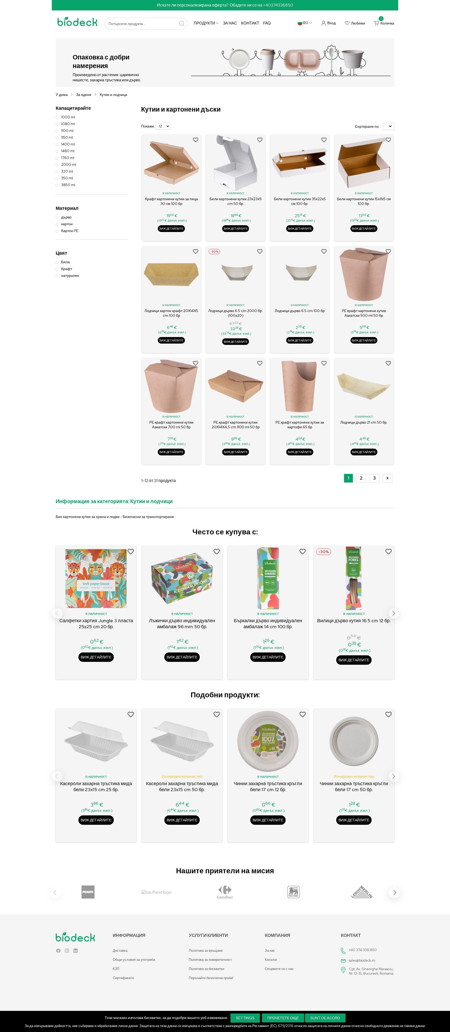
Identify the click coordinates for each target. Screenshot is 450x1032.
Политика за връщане (206, 950)
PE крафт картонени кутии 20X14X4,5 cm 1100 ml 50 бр (236, 424)
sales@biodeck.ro (362, 960)
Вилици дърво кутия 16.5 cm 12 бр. (354, 621)
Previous (57, 613)
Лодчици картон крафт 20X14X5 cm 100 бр (171, 313)
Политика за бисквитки (206, 969)
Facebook (58, 952)
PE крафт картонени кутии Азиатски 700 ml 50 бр (171, 424)
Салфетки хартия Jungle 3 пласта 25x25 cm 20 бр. (96, 624)
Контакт (250, 23)
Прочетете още (283, 1018)
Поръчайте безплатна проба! (211, 978)
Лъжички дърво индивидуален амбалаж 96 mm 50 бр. (182, 624)
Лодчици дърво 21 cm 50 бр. (364, 422)
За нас (230, 23)
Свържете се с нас (279, 969)
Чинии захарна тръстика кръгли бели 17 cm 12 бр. (268, 786)
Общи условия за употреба (134, 959)
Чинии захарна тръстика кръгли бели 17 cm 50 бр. (354, 786)
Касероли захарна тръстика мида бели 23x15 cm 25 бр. (96, 786)
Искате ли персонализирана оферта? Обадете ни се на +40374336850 (225, 5)
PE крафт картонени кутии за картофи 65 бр (300, 424)
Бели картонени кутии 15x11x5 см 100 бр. (364, 201)
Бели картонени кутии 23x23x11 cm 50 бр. (235, 201)
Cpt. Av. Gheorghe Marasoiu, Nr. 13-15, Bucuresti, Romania (371, 971)
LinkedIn (75, 952)
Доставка (120, 950)
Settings (245, 1018)
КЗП (116, 969)
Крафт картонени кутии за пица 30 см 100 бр (171, 201)
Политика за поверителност (210, 959)
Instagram (67, 952)
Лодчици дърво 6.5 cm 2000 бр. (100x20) (235, 313)
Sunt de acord (325, 1018)
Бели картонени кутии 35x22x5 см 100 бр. (300, 201)
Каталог (271, 959)
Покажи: (148, 126)
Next (394, 613)
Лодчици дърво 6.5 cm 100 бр (300, 310)
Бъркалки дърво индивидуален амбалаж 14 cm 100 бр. (268, 624)
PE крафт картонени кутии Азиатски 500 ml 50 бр (364, 313)
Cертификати (123, 978)
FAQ (267, 23)
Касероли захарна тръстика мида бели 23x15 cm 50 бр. (182, 786)
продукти (205, 23)
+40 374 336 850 (363, 950)
